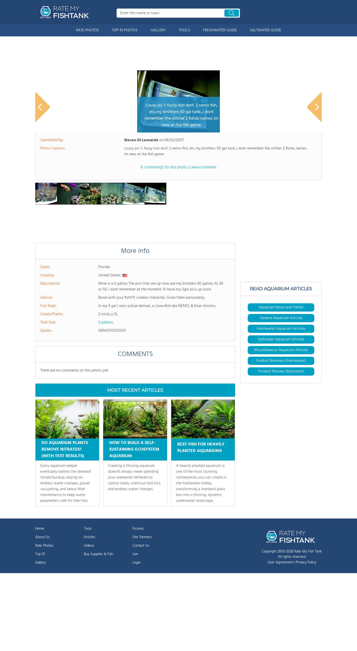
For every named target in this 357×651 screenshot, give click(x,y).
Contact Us (140, 546)
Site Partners (142, 537)
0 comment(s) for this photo (164, 167)
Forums (138, 529)
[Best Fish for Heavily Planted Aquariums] (203, 419)
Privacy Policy (306, 562)
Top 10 (40, 554)
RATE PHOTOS (87, 30)
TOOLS (184, 30)
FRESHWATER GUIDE (220, 30)
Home (39, 529)
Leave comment (203, 167)
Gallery (40, 563)
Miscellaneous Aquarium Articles (281, 350)
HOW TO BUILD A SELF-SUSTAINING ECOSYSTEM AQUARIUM (134, 449)
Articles (89, 537)
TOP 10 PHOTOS (124, 30)
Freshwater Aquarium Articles (281, 329)
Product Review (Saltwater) (281, 371)
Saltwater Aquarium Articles (281, 339)
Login (136, 563)
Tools (88, 529)
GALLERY (158, 30)
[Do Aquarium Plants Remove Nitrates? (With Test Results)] (67, 419)
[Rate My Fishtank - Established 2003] (65, 12)
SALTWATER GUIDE (265, 30)
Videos (89, 546)
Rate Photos (44, 546)
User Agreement (280, 562)
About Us (42, 537)
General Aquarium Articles (281, 318)
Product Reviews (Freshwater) (281, 361)
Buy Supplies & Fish (98, 554)
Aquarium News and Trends (281, 307)
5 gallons (105, 322)
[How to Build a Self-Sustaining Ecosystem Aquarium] (135, 419)
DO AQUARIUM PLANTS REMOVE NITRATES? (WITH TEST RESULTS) (65, 449)
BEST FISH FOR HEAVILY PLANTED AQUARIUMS (201, 447)
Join (135, 554)
